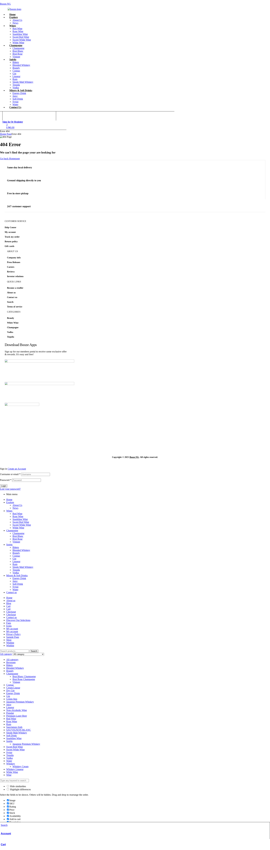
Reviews (11, 272)
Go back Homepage (10, 158)
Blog (8, 603)
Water (15, 589)
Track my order (12, 237)
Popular (10, 713)
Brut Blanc (17, 536)
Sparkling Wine (20, 519)
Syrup (15, 586)
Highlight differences (20, 789)
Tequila (10, 337)
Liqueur (16, 561)
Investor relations (15, 276)
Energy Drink (19, 578)
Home (9, 499)
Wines (9, 510)
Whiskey (10, 763)
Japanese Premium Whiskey (20, 701)
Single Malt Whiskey (22, 567)
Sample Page (12, 637)
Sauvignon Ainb (14, 727)
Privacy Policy (13, 634)
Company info (14, 257)
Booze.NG (5, 4)
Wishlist (10, 642)
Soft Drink (17, 584)
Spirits (9, 544)
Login (3, 486)
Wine (8, 775)
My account (10, 232)
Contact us (12, 297)
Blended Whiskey (21, 550)
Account (6, 833)
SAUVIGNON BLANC (18, 730)
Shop (8, 640)
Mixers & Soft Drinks (17, 575)
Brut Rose (17, 539)
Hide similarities (17, 786)
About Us (17, 505)
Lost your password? (10, 489)
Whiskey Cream (20, 766)
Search (10, 302)
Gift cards (9, 246)
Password (5, 480)
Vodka (10, 332)
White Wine (12, 323)
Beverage (11, 662)
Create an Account (17, 468)
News (15, 508)
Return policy (11, 241)
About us (11, 292)
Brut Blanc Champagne (24, 676)
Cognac (16, 555)
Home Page (6, 134)
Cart (3, 844)
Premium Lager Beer (16, 716)
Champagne (12, 327)
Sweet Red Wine (20, 522)
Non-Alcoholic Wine (16, 710)
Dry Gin (10, 690)
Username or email (10, 474)
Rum (14, 564)
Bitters (15, 547)
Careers (10, 267)
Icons (9, 625)
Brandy (10, 318)
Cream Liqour (13, 687)
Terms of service (14, 307)
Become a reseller (15, 288)
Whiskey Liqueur (14, 769)
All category (12, 659)
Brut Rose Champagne (23, 679)
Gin (14, 558)
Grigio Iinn (11, 699)
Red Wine (17, 513)
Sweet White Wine (21, 525)
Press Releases (13, 262)
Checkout (11, 611)
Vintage (16, 541)
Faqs (8, 623)
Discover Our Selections (18, 620)
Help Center (10, 227)
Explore (10, 502)
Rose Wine (17, 516)
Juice (15, 581)
